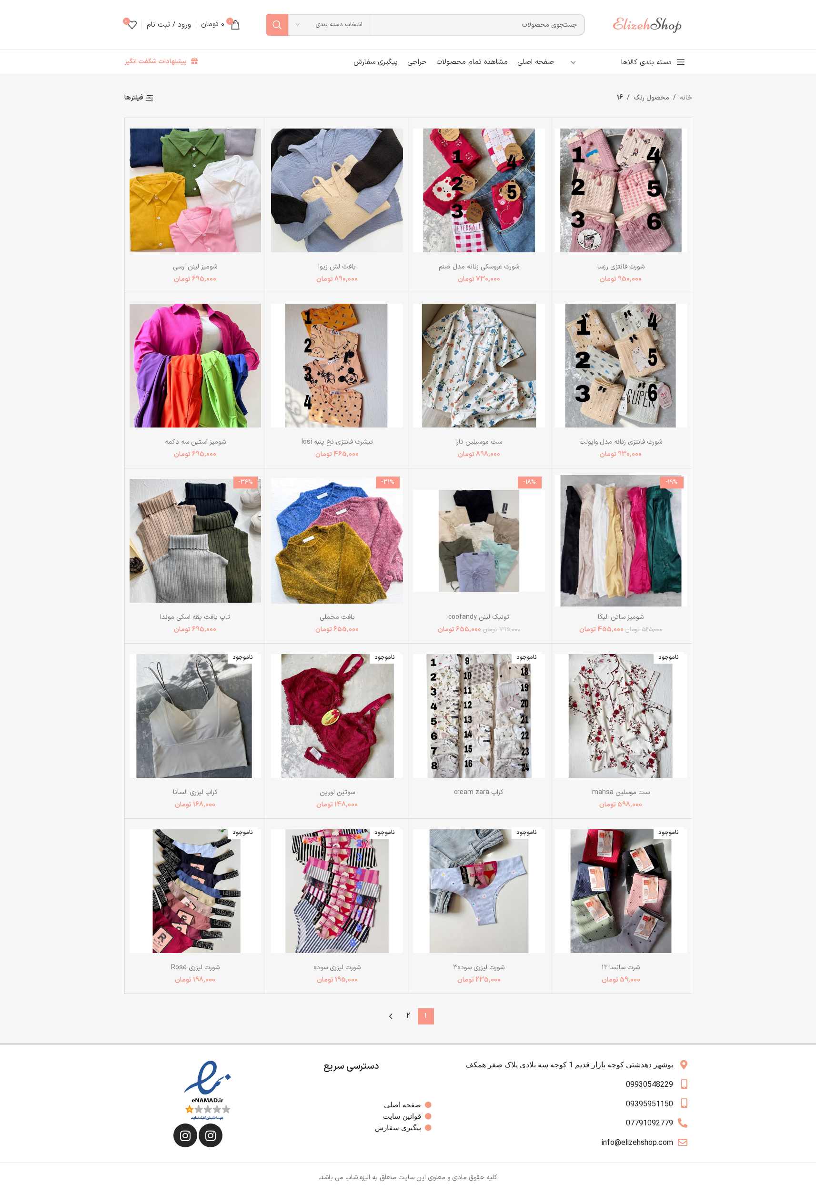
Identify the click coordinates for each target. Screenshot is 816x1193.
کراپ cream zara (479, 792)
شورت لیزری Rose (195, 968)
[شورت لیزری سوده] (337, 891)
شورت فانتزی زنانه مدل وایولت (620, 442)
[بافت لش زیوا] (337, 190)
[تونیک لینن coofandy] (479, 540)
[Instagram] (210, 1135)
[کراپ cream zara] (479, 715)
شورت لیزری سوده (337, 968)
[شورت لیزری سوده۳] (479, 891)
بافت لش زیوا (337, 267)
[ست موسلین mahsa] (621, 715)
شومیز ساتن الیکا (621, 617)
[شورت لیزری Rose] (196, 891)
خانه (686, 98)
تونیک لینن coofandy (478, 617)
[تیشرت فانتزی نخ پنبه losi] (337, 365)
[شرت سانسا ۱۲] (621, 891)
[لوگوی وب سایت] (651, 25)
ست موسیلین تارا (478, 442)
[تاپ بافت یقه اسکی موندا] (196, 540)
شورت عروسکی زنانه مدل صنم (479, 267)
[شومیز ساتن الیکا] (621, 540)
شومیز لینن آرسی (195, 267)
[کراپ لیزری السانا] (196, 715)
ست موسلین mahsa (621, 792)
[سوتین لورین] (337, 715)
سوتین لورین (337, 792)
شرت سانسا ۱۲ (621, 968)
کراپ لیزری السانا (195, 792)
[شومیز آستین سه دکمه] (196, 365)
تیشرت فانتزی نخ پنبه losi (337, 442)
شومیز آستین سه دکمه (195, 442)
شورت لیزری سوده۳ (478, 968)
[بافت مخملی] (337, 540)
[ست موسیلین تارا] (479, 365)
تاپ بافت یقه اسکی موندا (195, 617)
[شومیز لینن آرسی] (196, 190)
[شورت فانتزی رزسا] (621, 190)
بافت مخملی (337, 617)
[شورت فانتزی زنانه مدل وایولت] (621, 365)
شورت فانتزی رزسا (621, 267)
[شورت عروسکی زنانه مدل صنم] (479, 190)
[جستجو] (277, 25)
